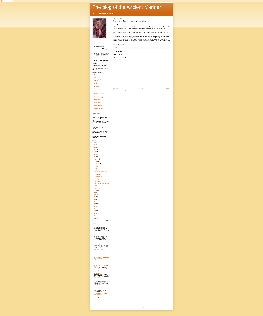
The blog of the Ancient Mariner (126, 7)
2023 (95, 145)
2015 (95, 194)
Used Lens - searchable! (98, 108)
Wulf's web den (97, 86)
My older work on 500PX (98, 97)
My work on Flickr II (97, 102)
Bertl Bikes (96, 74)
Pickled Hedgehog (97, 78)
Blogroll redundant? (97, 226)
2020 (95, 151)
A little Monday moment (99, 176)
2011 (95, 201)
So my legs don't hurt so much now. (102, 183)
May (96, 170)
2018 (95, 154)
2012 (95, 199)
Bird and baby (96, 75)
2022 (95, 147)
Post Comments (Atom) (123, 90)
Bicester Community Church (99, 93)
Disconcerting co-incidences (100, 178)
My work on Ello (97, 99)
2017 (95, 156)
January (96, 190)
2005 (95, 211)
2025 (95, 142)
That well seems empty (98, 242)
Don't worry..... (96, 286)
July (96, 166)
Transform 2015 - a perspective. (100, 249)
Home (142, 88)
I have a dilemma (97, 273)
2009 (95, 205)
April (96, 185)
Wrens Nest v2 (96, 85)
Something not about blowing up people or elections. (101, 172)
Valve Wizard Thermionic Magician (100, 109)
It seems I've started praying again (101, 179)
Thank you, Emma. (98, 174)
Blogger (143, 307)
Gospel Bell (96, 94)
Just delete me (96, 96)
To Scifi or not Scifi (98, 181)
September (97, 163)
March (96, 187)
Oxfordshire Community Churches (100, 103)
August (96, 164)
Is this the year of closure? (99, 280)
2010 (95, 203)
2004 (95, 213)
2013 (95, 198)
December (97, 158)
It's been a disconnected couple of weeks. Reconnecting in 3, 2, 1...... (100, 294)
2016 (95, 192)
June (96, 168)
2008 (95, 206)
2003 (95, 215)
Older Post (168, 88)
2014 (95, 196)
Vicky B (95, 83)
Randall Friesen (97, 80)
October (96, 161)
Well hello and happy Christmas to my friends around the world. (101, 258)
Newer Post (115, 88)
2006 (95, 210)
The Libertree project (98, 105)
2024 (95, 144)
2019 (95, 152)
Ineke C (95, 77)
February (97, 188)
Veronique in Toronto (98, 82)
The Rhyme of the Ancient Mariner (100, 106)
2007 (95, 208)
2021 (95, 149)
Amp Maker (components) (99, 91)
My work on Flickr (97, 100)
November (97, 159)
